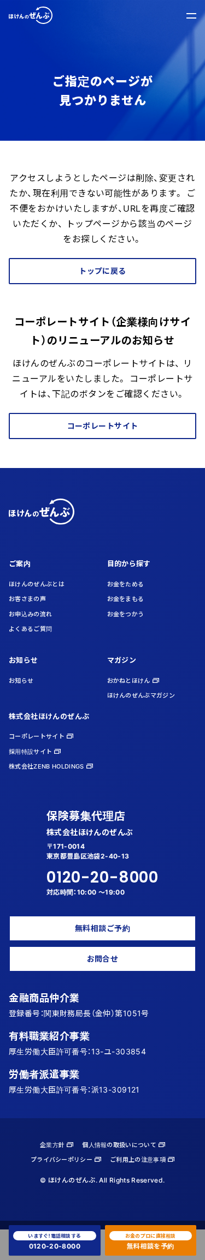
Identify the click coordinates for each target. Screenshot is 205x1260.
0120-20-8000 (102, 877)
